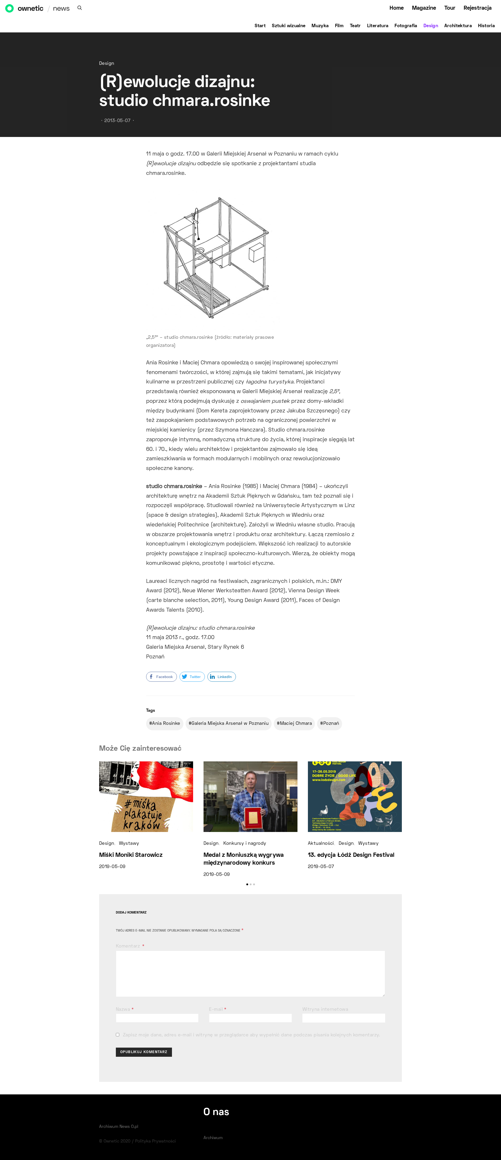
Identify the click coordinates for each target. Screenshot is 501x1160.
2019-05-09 (112, 867)
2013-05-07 (117, 121)
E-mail (217, 1010)
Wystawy (129, 844)
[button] (247, 884)
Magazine (424, 8)
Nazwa (125, 1010)
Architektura (458, 26)
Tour (449, 8)
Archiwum (213, 1138)
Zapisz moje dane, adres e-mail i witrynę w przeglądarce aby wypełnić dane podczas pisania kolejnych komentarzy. (251, 1035)
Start (260, 26)
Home (397, 8)
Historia (486, 26)
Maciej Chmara (296, 724)
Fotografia (406, 26)
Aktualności (321, 844)
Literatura (378, 26)
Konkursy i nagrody (244, 844)
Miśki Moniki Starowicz (131, 855)
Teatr (355, 26)
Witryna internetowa (325, 1010)
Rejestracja (478, 8)
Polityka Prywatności (155, 1141)
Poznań (331, 724)
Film (339, 26)
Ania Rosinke (166, 724)
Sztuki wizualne (288, 26)
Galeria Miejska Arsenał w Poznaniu (230, 724)
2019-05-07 (321, 867)
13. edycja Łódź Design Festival (351, 855)
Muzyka (320, 26)
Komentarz (128, 946)
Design (431, 26)
